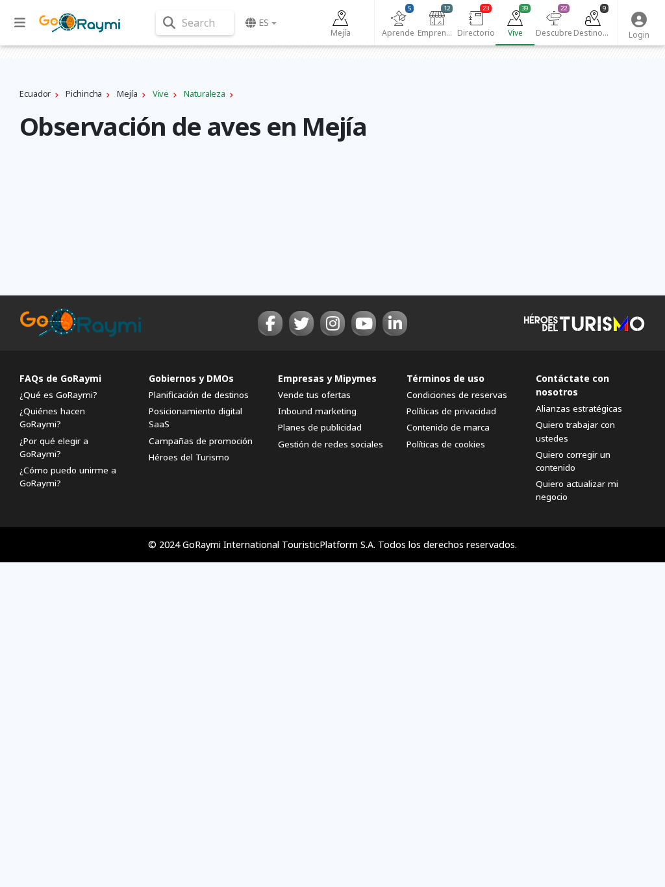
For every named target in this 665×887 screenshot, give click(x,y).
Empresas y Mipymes (327, 378)
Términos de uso (445, 378)
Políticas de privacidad (451, 411)
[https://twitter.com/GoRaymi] (301, 323)
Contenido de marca (448, 427)
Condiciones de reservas (457, 395)
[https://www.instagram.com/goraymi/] (332, 323)
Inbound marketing (317, 411)
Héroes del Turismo (189, 457)
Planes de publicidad (320, 427)
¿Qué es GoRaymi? (58, 395)
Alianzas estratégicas (579, 408)
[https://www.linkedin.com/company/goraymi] (395, 323)
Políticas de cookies (446, 444)
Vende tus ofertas (314, 395)
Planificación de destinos (199, 395)
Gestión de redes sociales (330, 444)
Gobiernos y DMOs (191, 378)
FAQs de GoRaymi (60, 378)
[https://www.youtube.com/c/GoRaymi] (363, 323)
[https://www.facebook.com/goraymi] (270, 323)
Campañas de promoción (201, 441)
